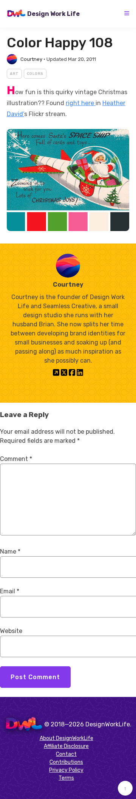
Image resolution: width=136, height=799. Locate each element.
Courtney (31, 59)
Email (9, 591)
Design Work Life (53, 13)
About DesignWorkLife (66, 738)
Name (10, 551)
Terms (66, 778)
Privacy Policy (66, 770)
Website (11, 631)
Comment (16, 458)
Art (14, 73)
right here (81, 103)
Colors (35, 73)
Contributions (66, 762)
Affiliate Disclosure (66, 746)
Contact (66, 754)
